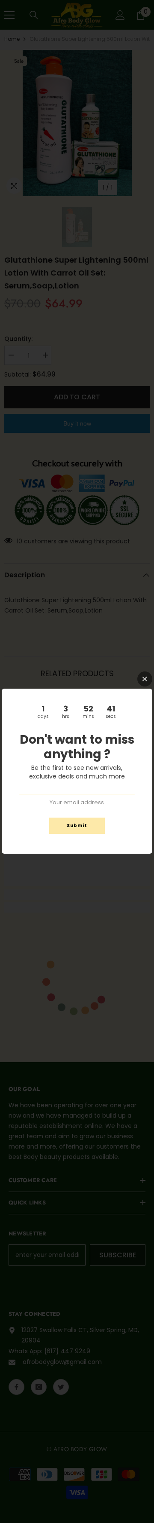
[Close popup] (144, 678)
